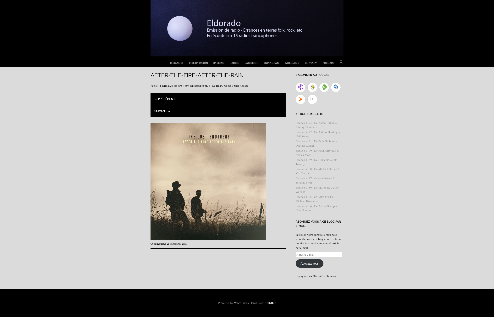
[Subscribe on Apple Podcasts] (300, 87)
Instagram (272, 63)
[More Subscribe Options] (312, 99)
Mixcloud (292, 63)
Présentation (198, 63)
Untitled (270, 303)
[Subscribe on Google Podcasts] (312, 87)
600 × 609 (183, 85)
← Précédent (164, 99)
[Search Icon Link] (341, 62)
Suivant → (162, 111)
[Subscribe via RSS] (300, 99)
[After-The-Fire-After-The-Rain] (208, 239)
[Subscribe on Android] (324, 87)
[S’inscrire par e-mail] (336, 87)
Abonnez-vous (309, 263)
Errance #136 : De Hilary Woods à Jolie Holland (221, 85)
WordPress (241, 303)
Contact (311, 63)
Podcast (328, 63)
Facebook (252, 63)
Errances (176, 63)
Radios (234, 63)
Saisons (218, 63)
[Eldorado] (247, 55)
